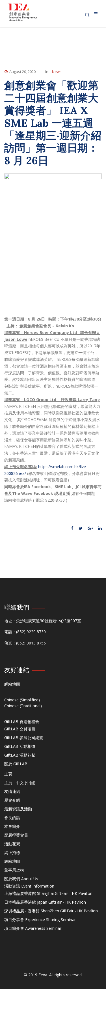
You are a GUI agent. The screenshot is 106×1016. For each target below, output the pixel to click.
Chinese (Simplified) (22, 699)
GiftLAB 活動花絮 (19, 755)
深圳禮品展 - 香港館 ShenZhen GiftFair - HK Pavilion (51, 910)
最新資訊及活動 (18, 809)
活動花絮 (12, 843)
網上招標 (12, 852)
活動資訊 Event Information (29, 886)
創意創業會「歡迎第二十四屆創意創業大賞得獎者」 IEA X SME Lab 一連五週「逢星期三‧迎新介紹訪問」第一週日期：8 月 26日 (52, 123)
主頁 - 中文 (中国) (19, 782)
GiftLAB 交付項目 (19, 729)
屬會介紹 (12, 800)
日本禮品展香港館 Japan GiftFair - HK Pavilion (45, 902)
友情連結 (12, 791)
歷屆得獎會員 (16, 835)
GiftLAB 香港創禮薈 (21, 721)
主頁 (8, 774)
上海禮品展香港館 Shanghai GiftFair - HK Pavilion (48, 893)
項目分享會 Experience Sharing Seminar (40, 919)
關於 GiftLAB (15, 763)
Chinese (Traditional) (23, 705)
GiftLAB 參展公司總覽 (23, 737)
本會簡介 (12, 826)
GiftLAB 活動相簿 (19, 746)
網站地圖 (12, 684)
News (57, 71)
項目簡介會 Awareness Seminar (32, 928)
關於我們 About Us (21, 878)
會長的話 (12, 817)
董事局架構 (14, 870)
